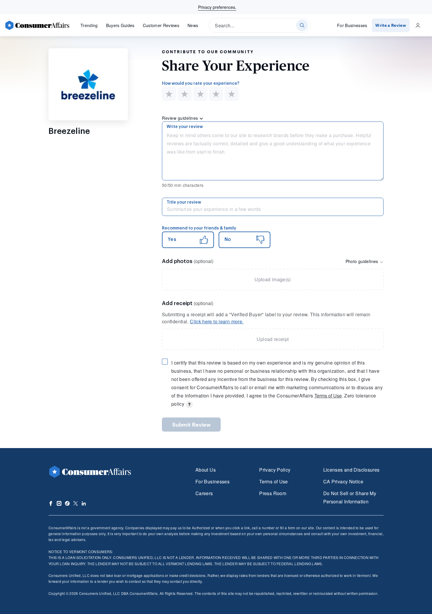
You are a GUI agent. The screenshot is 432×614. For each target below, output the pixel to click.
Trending (89, 25)
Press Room (272, 493)
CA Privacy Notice (343, 481)
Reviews (161, 25)
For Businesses (352, 25)
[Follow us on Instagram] (59, 503)
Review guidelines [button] (180, 118)
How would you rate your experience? (200, 83)
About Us (205, 469)
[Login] (418, 25)
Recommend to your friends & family (199, 228)
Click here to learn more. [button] (216, 321)
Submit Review (191, 424)
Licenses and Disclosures (351, 469)
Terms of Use (328, 395)
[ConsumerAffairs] (37, 25)
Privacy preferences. (217, 7)
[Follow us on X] (75, 503)
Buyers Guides (120, 25)
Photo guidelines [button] (362, 261)
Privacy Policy (274, 469)
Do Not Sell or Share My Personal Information (349, 497)
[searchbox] (259, 25)
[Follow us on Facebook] (50, 503)
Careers (204, 493)
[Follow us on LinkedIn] (83, 503)
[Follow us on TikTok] (67, 503)
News (192, 25)
